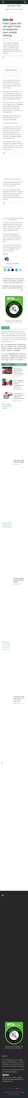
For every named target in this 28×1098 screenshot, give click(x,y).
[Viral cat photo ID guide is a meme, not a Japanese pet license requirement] (7, 395)
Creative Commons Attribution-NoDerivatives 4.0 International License (13, 1079)
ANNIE (6, 1064)
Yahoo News (6, 186)
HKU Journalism (12, 1062)
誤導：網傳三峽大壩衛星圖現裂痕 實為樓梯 (19, 461)
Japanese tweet (13, 127)
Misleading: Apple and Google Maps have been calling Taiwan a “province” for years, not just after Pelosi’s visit (13, 280)
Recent (8, 364)
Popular (21, 364)
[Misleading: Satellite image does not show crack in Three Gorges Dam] (7, 700)
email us (12, 341)
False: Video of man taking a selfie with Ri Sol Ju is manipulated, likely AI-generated (19, 384)
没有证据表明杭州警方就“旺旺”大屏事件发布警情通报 (19, 580)
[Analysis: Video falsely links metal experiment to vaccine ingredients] (7, 370)
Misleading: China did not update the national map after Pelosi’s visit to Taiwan (12, 288)
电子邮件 (15, 359)
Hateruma (5, 249)
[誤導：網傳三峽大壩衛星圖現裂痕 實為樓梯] (7, 462)
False (11, 19)
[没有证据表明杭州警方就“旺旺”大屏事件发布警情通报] (7, 581)
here (17, 91)
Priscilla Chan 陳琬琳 (13, 264)
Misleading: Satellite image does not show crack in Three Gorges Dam (19, 699)
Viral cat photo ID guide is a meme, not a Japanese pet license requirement (19, 396)
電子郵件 (12, 350)
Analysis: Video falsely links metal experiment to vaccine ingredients (19, 371)
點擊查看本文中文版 (11, 70)
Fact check (5, 19)
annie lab (14, 5)
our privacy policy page (11, 1071)
